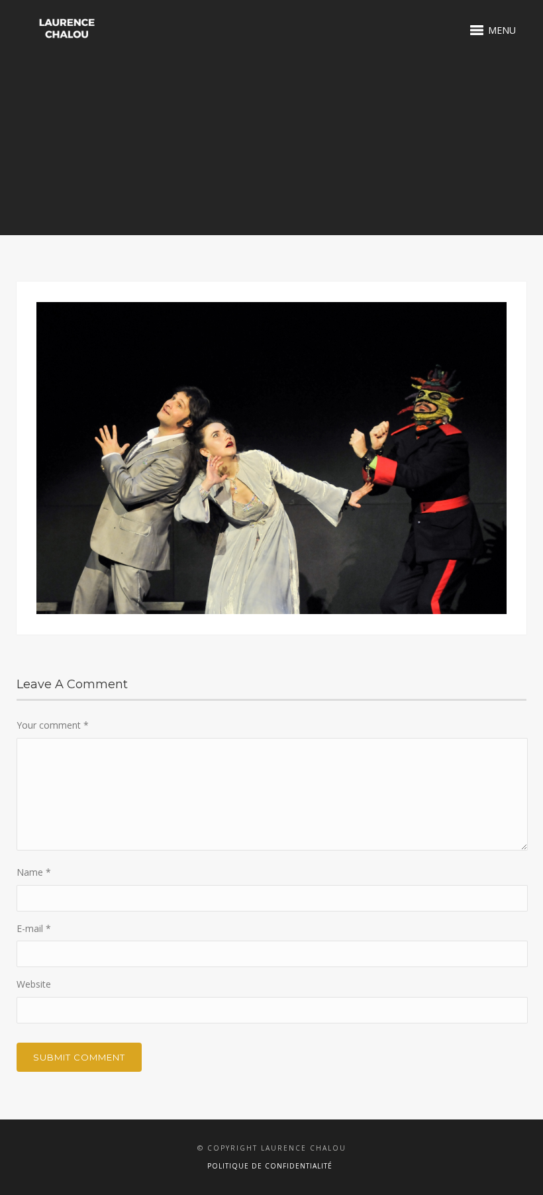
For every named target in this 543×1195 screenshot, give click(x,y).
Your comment (53, 725)
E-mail (34, 928)
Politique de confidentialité (269, 1165)
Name (34, 872)
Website (34, 984)
